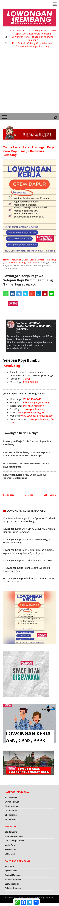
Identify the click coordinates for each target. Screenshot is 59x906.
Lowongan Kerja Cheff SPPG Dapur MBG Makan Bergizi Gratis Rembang (29, 530)
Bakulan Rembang (13, 888)
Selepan (13, 262)
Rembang (51, 259)
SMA (29, 262)
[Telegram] (18, 293)
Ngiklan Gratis (11, 871)
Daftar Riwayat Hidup (14, 841)
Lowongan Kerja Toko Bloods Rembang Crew (28, 560)
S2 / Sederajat (11, 819)
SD (6, 262)
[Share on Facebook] (12, 293)
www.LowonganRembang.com (36, 415)
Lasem (33, 259)
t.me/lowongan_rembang (35, 402)
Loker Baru (8, 494)
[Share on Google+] (31, 293)
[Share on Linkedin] (38, 293)
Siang (22, 262)
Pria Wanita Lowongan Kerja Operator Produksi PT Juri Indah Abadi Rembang (29, 520)
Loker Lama (50, 494)
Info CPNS (9, 866)
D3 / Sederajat (11, 810)
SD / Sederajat (11, 797)
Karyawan (17, 259)
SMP (35, 262)
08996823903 (30, 381)
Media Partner (11, 845)
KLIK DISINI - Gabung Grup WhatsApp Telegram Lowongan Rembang (32, 44)
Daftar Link (10, 854)
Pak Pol (26, 378)
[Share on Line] (51, 293)
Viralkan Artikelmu (13, 879)
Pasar (41, 259)
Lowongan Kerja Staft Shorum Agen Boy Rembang (27, 443)
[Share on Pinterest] (45, 293)
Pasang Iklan (10, 849)
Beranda (29, 494)
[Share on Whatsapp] (5, 293)
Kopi (25, 259)
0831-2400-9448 (31, 399)
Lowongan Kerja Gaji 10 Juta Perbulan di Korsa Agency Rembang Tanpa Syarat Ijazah (28, 551)
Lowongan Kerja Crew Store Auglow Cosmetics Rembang (24, 476)
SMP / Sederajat (12, 802)
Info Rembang (11, 832)
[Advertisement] (29, 81)
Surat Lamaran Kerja (14, 836)
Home (6, 259)
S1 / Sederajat (11, 815)
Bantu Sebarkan (12, 884)
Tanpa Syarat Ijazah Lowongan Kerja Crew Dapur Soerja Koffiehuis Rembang (33, 32)
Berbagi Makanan (12, 875)
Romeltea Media (9, 904)
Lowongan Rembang (34, 409)
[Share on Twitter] (25, 293)
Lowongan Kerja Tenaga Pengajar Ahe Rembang (32, 38)
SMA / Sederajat (12, 806)
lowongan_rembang (33, 405)
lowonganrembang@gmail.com (33, 412)
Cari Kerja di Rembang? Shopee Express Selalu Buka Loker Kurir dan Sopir (26, 454)
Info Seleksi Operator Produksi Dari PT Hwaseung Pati (26, 465)
